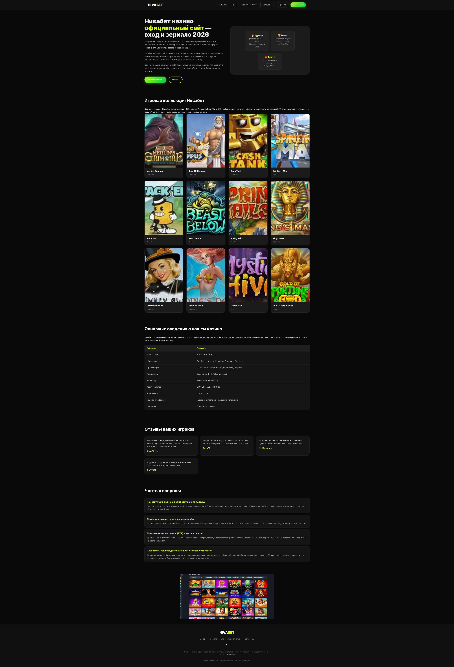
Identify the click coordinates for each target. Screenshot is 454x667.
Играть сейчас (155, 79)
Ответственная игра (230, 639)
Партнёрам (249, 639)
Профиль (283, 5)
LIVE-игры (223, 5)
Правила (213, 639)
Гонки (234, 5)
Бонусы (175, 79)
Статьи (255, 5)
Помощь (244, 5)
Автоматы (266, 5)
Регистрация (298, 5)
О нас (202, 639)
